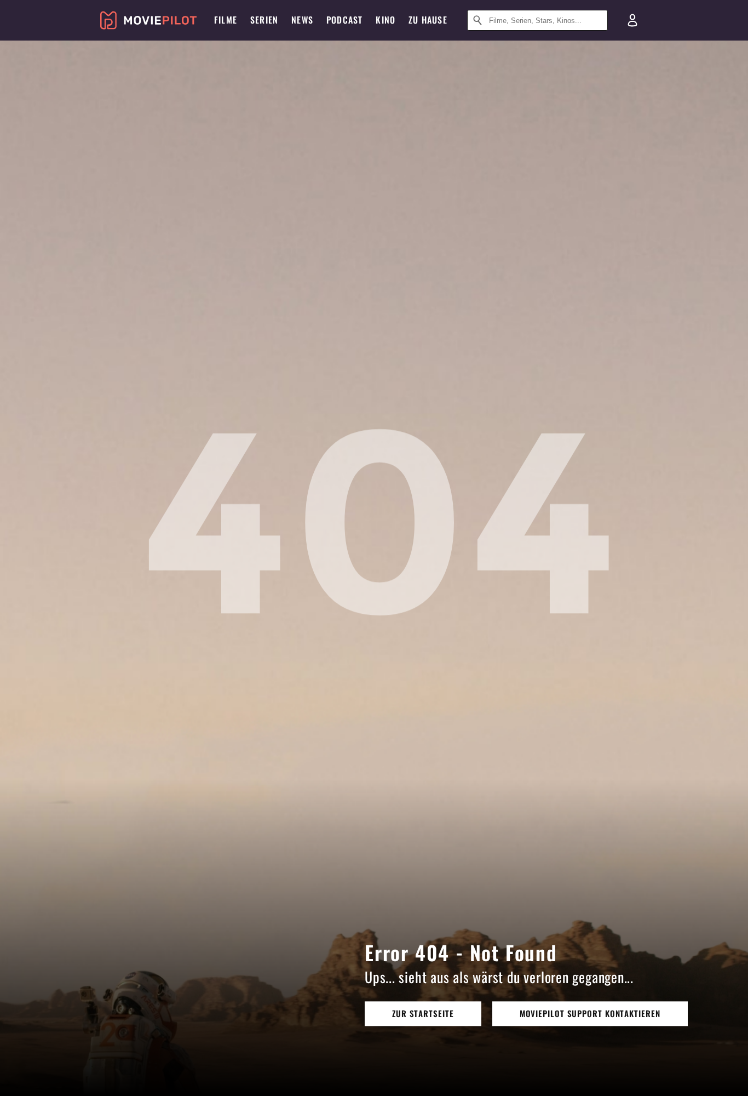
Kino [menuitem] (385, 19)
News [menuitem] (302, 19)
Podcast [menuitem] (344, 19)
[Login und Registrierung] (632, 20)
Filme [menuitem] (225, 19)
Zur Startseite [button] (423, 1013)
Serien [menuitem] (264, 19)
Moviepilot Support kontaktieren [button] (590, 1013)
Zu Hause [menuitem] (427, 19)
